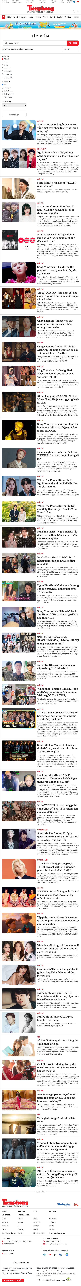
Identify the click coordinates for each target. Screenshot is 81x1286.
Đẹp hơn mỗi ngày (44, 1215)
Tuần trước (8, 91)
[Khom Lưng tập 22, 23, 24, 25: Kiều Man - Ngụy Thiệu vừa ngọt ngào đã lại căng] (19, 402)
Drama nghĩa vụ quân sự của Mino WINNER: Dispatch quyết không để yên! (58, 455)
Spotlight (41, 149)
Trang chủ (3, 17)
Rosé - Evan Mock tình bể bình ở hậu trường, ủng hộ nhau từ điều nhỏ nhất (56, 561)
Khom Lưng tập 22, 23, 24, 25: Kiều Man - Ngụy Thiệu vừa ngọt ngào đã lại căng (58, 399)
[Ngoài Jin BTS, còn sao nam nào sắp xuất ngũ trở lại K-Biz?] (19, 671)
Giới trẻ (52, 17)
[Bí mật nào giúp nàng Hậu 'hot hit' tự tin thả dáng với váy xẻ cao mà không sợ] (19, 1100)
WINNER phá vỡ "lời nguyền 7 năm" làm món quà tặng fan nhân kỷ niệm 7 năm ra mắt (58, 895)
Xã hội (9, 17)
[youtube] (78, 1)
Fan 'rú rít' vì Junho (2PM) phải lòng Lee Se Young (55, 1018)
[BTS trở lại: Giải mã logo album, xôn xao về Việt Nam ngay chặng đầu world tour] (19, 240)
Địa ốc (30, 17)
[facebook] (74, 1)
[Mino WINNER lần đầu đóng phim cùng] (19, 811)
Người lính (76, 17)
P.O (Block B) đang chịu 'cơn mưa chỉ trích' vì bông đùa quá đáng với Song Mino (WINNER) (57, 1174)
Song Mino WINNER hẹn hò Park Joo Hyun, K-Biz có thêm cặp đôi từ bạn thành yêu (57, 614)
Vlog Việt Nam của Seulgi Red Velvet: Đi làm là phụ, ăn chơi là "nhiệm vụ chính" (55, 373)
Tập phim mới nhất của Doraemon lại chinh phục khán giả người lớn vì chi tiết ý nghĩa (58, 920)
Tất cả (6, 59)
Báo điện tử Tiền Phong (40, 9)
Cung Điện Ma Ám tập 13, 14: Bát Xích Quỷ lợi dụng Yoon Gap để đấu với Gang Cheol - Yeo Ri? (57, 350)
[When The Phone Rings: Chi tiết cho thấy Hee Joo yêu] (19, 511)
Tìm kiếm (40, 36)
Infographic (8, 77)
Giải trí (40, 121)
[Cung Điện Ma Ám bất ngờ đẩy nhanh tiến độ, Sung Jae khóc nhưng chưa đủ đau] (19, 326)
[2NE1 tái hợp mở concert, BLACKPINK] (19, 643)
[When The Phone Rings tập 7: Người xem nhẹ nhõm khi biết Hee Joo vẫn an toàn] (19, 486)
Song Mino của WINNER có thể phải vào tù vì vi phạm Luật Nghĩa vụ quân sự (56, 270)
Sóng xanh (23, 17)
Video (6, 65)
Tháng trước (9, 94)
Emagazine (8, 74)
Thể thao (68, 17)
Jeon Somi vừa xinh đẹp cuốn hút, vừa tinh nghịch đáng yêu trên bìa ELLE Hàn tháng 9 (57, 1222)
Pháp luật (60, 17)
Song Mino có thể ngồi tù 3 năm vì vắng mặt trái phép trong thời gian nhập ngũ (57, 128)
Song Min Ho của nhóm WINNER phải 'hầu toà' (56, 184)
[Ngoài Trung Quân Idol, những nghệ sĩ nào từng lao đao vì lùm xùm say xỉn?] (19, 158)
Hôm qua (7, 88)
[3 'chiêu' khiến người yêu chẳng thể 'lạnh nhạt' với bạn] (19, 1046)
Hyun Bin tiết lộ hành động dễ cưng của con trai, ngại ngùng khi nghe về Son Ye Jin (58, 589)
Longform (7, 71)
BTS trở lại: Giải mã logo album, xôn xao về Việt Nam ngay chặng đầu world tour (56, 238)
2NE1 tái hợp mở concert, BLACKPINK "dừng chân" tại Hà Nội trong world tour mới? (58, 640)
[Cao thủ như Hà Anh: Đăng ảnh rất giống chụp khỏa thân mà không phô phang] (19, 975)
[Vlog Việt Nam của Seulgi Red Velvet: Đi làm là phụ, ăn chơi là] (19, 376)
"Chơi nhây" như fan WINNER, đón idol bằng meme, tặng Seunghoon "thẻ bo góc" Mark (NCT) (57, 692)
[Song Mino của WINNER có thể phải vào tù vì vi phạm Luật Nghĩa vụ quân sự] (19, 272)
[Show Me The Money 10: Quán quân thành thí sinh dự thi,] (19, 839)
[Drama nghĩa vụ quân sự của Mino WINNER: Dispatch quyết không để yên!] (19, 458)
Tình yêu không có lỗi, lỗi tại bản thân (56, 1120)
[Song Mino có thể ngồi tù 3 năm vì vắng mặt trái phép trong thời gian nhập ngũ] (19, 130)
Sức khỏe (38, 17)
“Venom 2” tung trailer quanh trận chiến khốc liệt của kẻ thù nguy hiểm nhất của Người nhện (57, 1146)
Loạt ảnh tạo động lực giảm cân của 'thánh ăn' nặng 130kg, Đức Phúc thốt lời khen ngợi (57, 1198)
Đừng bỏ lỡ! (42, 830)
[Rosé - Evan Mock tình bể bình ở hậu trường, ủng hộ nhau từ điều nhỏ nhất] (19, 563)
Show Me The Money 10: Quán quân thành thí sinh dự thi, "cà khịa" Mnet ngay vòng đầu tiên (58, 836)
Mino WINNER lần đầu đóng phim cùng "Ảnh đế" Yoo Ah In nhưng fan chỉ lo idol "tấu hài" (57, 808)
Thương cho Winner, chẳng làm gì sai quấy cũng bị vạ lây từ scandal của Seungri (57, 1276)
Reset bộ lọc (14, 115)
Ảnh (5, 62)
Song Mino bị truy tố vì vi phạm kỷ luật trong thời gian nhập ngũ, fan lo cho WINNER (57, 427)
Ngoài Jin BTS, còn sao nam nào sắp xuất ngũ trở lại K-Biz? (56, 666)
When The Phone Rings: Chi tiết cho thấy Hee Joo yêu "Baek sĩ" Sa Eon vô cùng (57, 509)
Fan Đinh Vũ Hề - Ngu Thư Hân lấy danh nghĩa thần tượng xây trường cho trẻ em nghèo (57, 535)
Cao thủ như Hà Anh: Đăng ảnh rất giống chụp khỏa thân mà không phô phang (57, 972)
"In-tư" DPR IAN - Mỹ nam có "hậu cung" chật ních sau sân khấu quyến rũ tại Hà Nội (58, 296)
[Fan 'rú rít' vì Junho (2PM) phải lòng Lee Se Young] (19, 1022)
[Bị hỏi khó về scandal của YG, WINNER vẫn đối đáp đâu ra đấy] (19, 1254)
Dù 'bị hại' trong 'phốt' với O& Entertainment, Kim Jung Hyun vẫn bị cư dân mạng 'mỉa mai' (58, 996)
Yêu (38, 1037)
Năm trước (8, 97)
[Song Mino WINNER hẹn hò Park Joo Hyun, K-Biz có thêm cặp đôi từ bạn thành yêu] (19, 617)
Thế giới (45, 17)
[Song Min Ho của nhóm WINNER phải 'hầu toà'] (19, 188)
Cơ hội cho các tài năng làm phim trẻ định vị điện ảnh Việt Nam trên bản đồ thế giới (57, 1067)
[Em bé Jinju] (19, 212)
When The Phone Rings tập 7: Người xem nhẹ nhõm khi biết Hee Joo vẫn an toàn (57, 483)
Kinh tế (15, 17)
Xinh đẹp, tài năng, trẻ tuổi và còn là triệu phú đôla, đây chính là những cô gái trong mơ (58, 948)
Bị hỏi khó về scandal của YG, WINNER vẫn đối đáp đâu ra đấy (56, 1250)
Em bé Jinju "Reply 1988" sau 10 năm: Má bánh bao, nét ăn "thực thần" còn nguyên (55, 210)
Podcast (7, 68)
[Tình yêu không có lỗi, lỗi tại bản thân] (19, 1124)
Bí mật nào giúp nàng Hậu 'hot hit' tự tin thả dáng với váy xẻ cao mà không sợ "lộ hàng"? (57, 1098)
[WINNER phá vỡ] (19, 897)
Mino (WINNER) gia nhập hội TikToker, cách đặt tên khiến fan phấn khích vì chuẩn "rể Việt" (56, 867)
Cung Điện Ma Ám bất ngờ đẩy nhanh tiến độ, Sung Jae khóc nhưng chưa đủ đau (55, 324)
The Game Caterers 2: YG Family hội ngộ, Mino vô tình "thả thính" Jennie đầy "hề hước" (58, 716)
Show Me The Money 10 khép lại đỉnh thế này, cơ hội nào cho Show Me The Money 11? (57, 748)
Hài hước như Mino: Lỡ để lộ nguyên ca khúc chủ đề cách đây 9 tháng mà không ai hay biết (57, 778)
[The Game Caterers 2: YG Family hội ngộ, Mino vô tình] (19, 718)
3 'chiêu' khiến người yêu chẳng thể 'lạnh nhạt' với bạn (57, 1042)
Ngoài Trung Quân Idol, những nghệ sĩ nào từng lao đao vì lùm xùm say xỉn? (58, 156)
